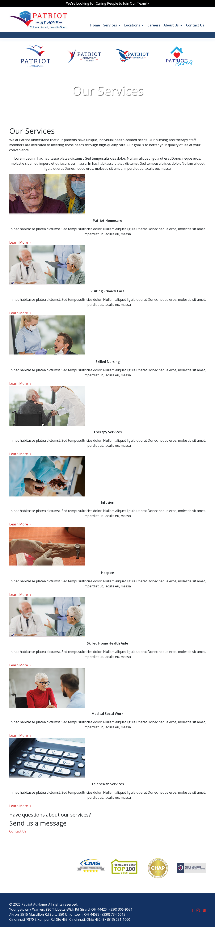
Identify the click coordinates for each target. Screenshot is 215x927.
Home (95, 25)
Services (110, 25)
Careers (153, 25)
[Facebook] (192, 910)
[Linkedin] (204, 910)
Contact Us (195, 25)
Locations (132, 25)
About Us (171, 25)
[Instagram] (198, 910)
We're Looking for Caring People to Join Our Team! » (107, 3)
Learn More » (20, 242)
